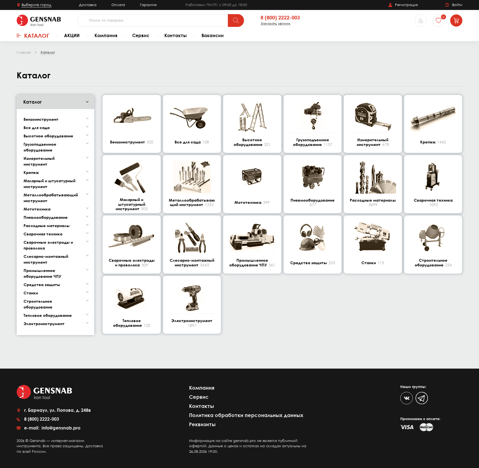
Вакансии (213, 35)
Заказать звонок (276, 24)
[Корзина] (456, 20)
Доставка (87, 4)
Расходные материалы (47, 225)
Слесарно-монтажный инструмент (46, 259)
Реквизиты (202, 424)
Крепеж (31, 172)
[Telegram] (422, 398)
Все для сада (37, 127)
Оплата (118, 4)
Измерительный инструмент (39, 161)
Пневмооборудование (46, 217)
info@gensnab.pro (60, 428)
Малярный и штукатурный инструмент (49, 183)
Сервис (140, 35)
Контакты (175, 35)
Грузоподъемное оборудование (40, 147)
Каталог (36, 35)
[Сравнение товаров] (421, 20)
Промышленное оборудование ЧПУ (42, 273)
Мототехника (37, 209)
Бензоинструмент (41, 119)
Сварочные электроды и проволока (48, 245)
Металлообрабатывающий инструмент (51, 197)
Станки (31, 292)
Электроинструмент (44, 323)
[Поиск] (236, 20)
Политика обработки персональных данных (246, 415)
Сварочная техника (43, 234)
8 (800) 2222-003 (280, 17)
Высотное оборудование (48, 135)
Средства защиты (42, 284)
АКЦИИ (72, 35)
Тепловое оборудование (48, 315)
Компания (106, 35)
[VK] (406, 398)
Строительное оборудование (38, 304)
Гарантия (148, 4)
